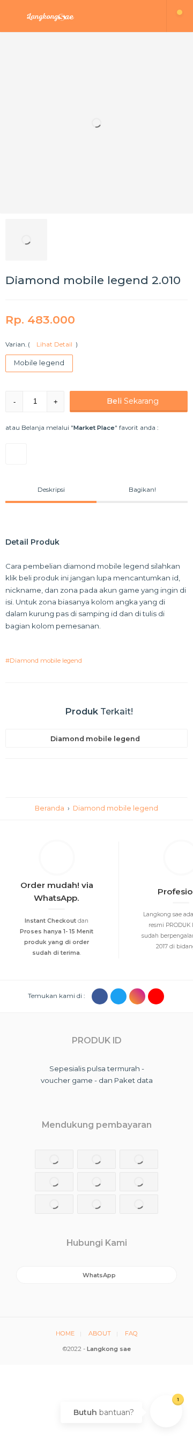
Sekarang (133, 401)
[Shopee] (16, 454)
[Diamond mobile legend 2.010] (96, 123)
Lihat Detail (52, 344)
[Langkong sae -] (83, 16)
